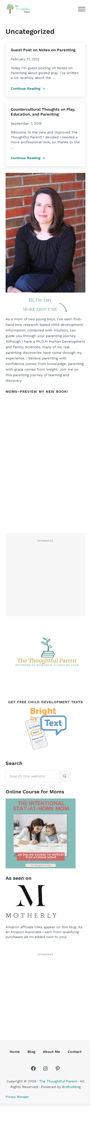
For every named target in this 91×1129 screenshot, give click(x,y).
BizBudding (71, 1087)
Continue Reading (28, 88)
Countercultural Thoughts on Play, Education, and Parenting (43, 111)
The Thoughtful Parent (58, 1081)
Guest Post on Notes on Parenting (43, 50)
